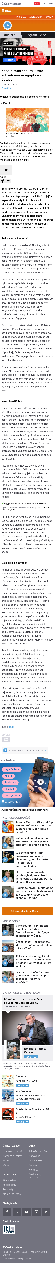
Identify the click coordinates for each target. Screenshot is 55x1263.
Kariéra (33, 1165)
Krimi (7, 775)
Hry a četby (11, 769)
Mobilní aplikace (12, 1194)
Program (21, 17)
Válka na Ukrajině (12, 1151)
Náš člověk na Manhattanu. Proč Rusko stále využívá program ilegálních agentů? (33, 841)
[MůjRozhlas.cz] (6, 103)
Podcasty (8, 1189)
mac (11, 726)
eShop (6, 1165)
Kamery (49, 17)
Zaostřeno (7, 88)
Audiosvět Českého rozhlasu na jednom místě (25, 810)
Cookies (7, 1252)
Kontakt (33, 1169)
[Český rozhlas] (11, 3)
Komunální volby (12, 1156)
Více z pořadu (12, 921)
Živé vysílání (11, 795)
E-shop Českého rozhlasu (21, 992)
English (6, 1255)
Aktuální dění (11, 35)
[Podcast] (3, 181)
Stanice (7, 1160)
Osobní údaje (21, 1252)
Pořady (8, 789)
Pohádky (9, 782)
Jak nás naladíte (38, 1151)
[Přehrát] (6, 170)
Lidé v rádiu (35, 1160)
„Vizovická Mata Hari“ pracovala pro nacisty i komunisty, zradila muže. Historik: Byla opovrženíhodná (32, 859)
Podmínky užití (37, 1252)
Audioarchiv (35, 17)
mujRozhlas (8, 760)
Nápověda (34, 1156)
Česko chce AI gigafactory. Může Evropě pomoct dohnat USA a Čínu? (34, 945)
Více (44, 35)
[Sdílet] (8, 181)
